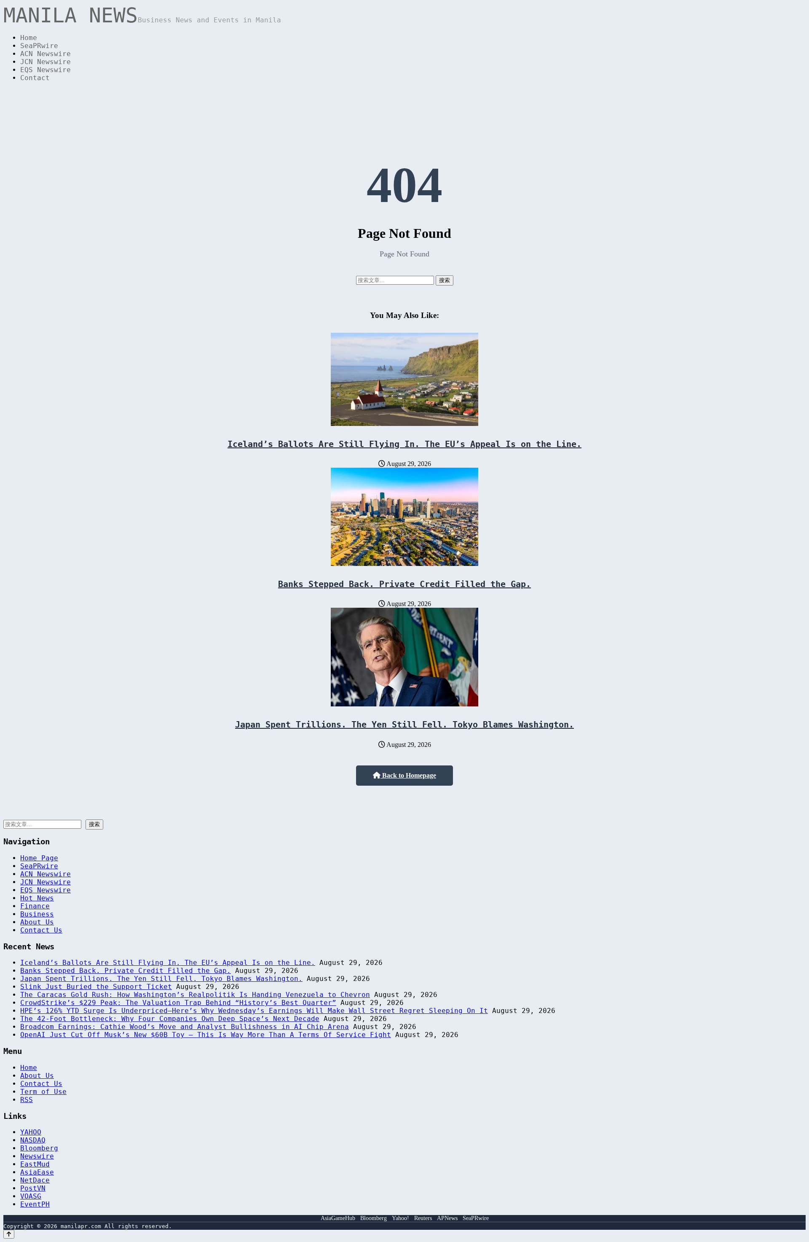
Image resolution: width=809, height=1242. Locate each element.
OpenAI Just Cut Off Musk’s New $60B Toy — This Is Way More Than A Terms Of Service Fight (205, 1035)
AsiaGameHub (338, 1218)
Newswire (37, 1156)
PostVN (33, 1188)
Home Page (39, 858)
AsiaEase (37, 1172)
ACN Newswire (45, 54)
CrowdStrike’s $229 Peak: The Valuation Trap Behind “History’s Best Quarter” (178, 1003)
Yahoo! (400, 1218)
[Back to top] (8, 1234)
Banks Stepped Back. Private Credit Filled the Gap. (404, 584)
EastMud (35, 1164)
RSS (26, 1100)
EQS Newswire (45, 70)
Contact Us (41, 930)
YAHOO (30, 1132)
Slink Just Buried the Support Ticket (96, 987)
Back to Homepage (408, 775)
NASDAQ (33, 1140)
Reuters (423, 1218)
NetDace (35, 1180)
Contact (35, 78)
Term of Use (43, 1092)
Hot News (37, 898)
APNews (447, 1218)
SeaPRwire (39, 46)
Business (37, 914)
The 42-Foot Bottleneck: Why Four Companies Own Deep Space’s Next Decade (169, 1019)
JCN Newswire (45, 62)
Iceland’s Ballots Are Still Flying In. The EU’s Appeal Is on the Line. (404, 444)
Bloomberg (39, 1148)
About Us (37, 922)
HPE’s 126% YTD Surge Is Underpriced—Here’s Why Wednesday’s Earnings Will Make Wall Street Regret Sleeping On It (254, 1011)
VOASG (30, 1196)
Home (28, 38)
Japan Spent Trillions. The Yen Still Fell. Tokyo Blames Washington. (404, 724)
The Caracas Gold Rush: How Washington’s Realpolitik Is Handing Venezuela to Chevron (195, 995)
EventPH (35, 1204)
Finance (35, 906)
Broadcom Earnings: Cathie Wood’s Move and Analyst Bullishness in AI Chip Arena (184, 1027)
